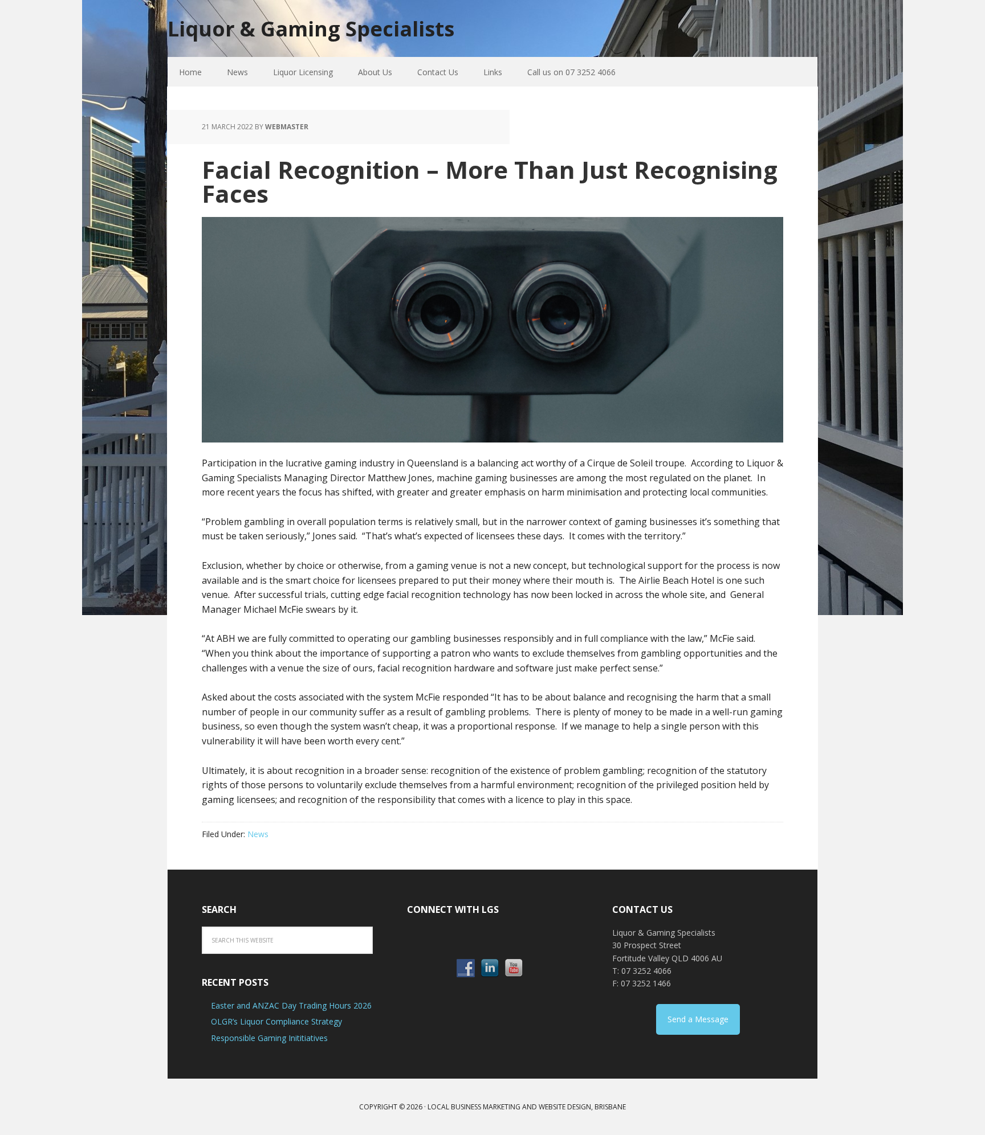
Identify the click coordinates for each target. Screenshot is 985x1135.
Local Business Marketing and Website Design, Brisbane (527, 1107)
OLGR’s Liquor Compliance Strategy (276, 1021)
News (257, 834)
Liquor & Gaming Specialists (311, 28)
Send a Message (697, 1019)
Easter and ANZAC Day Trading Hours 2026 (291, 1005)
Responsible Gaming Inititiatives (269, 1037)
